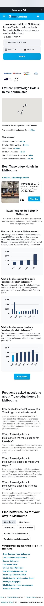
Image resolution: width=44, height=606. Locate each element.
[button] (41, 10)
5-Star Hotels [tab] (9, 527)
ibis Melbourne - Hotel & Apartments (18, 585)
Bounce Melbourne (11, 561)
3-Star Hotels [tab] (9, 522)
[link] (22, 377)
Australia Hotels (12, 597)
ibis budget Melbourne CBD (14, 574)
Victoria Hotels (31, 597)
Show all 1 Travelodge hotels (15, 177)
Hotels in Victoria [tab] (26, 527)
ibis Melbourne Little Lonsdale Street (18, 578)
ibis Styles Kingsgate (11, 581)
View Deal (34, 199)
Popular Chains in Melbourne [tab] (16, 533)
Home (2, 597)
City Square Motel (10, 564)
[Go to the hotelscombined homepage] (17, 16)
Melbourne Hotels (7, 602)
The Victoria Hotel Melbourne (15, 557)
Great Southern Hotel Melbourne (16, 554)
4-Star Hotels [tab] (24, 522)
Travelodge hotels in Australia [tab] (16, 539)
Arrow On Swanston (11, 588)
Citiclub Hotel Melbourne (13, 568)
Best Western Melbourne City (15, 571)
